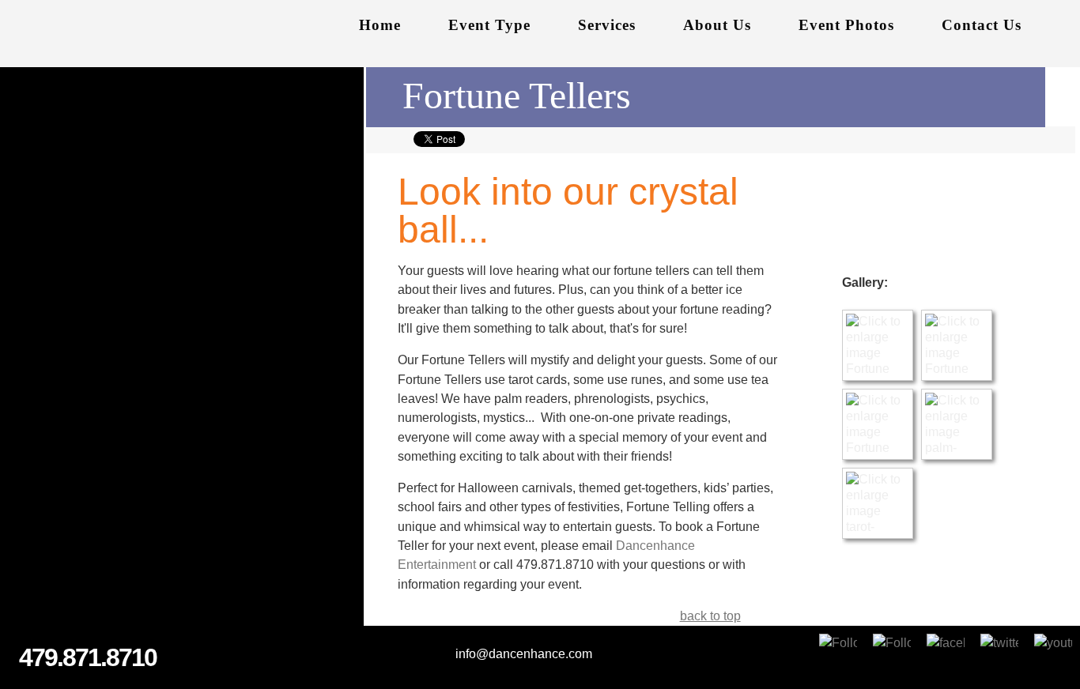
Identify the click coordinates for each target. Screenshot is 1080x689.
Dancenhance (173, 34)
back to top (710, 616)
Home (380, 25)
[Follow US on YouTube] (1053, 653)
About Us (717, 25)
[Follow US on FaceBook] (945, 653)
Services (607, 25)
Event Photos (846, 25)
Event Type (489, 25)
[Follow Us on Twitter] (999, 653)
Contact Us (981, 25)
